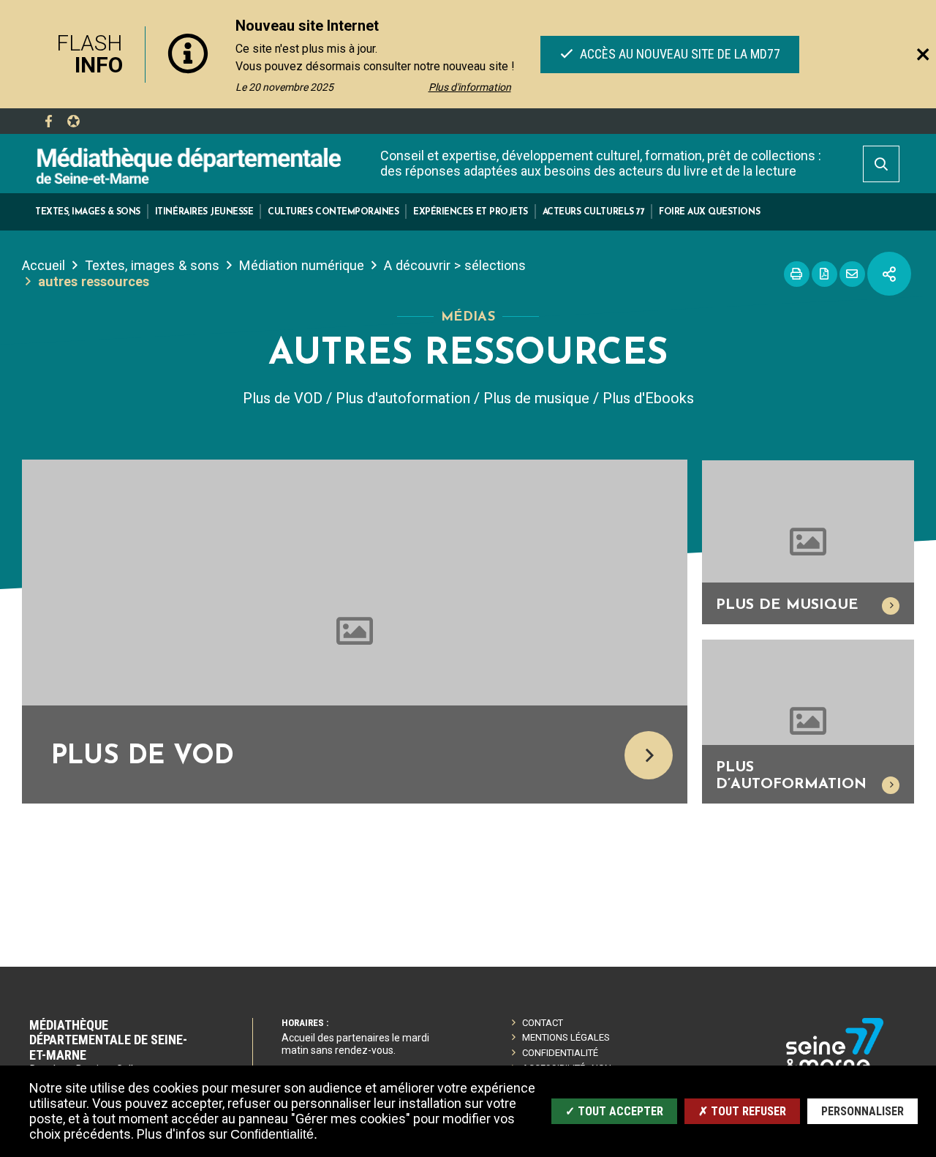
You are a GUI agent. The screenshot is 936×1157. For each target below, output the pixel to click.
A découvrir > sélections (455, 265)
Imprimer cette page (796, 274)
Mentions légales (566, 1037)
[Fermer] (923, 54)
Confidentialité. (273, 1134)
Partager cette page (889, 274)
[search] (881, 164)
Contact (542, 1022)
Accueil (43, 265)
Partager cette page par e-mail (852, 274)
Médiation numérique (301, 265)
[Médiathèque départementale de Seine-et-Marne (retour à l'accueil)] (188, 165)
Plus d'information (470, 87)
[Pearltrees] (73, 121)
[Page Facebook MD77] (48, 121)
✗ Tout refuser (742, 1111)
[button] (88, 212)
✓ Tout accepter (614, 1111)
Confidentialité (560, 1052)
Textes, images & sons (152, 265)
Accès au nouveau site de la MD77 (678, 53)
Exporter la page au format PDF (824, 274)
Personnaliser (862, 1111)
